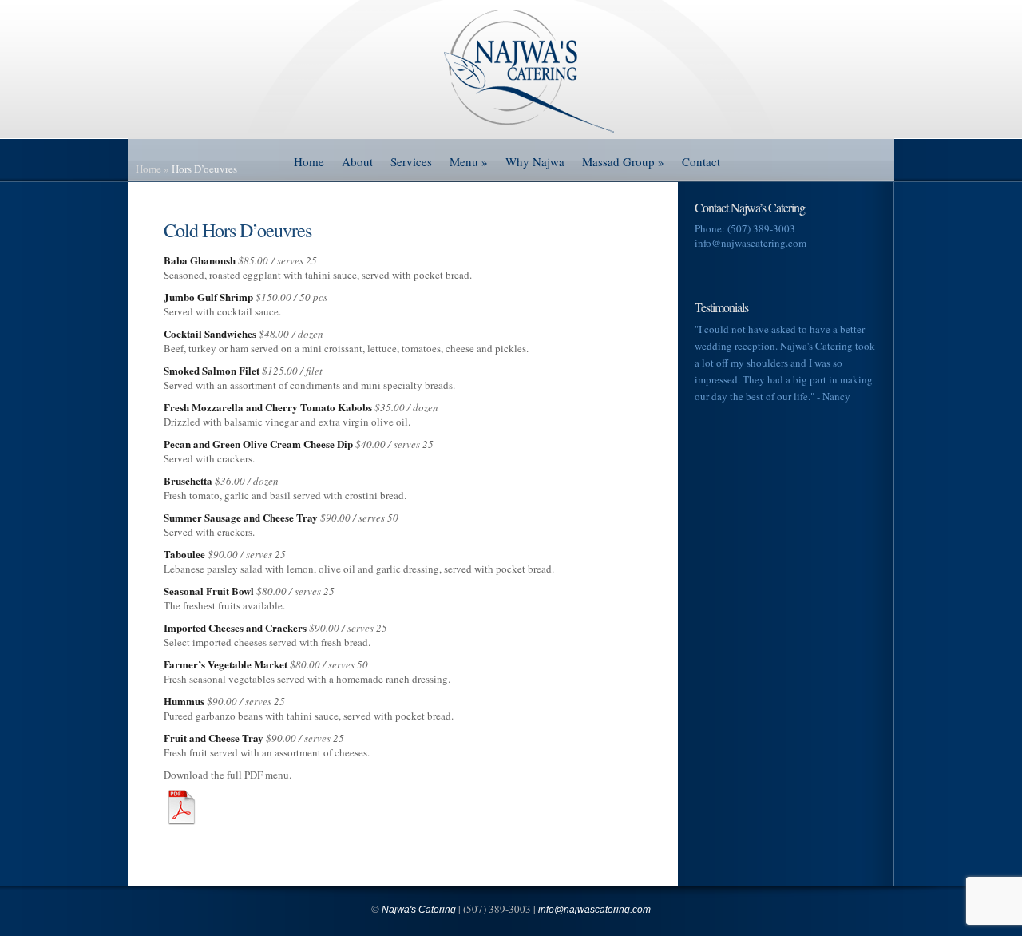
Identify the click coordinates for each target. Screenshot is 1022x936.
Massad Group (623, 161)
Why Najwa (534, 161)
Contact (701, 161)
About (357, 161)
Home (309, 161)
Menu (469, 161)
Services (411, 161)
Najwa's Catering (419, 909)
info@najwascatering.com (750, 243)
